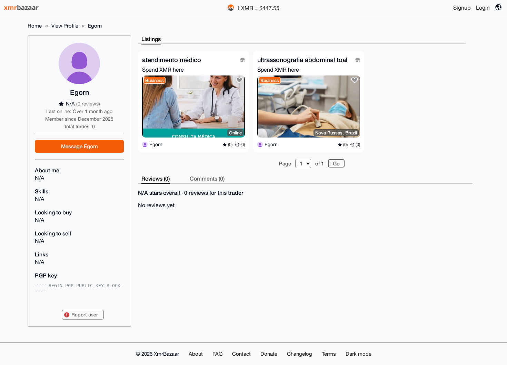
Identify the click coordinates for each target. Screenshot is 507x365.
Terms (329, 354)
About (196, 354)
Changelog (299, 354)
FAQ (217, 354)
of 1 (319, 163)
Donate (268, 354)
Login (483, 7)
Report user (84, 314)
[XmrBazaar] (22, 7)
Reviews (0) (155, 178)
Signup (461, 7)
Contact (241, 354)
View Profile (64, 26)
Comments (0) (207, 178)
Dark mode (358, 354)
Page (285, 163)
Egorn (95, 26)
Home (35, 26)
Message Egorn (79, 146)
